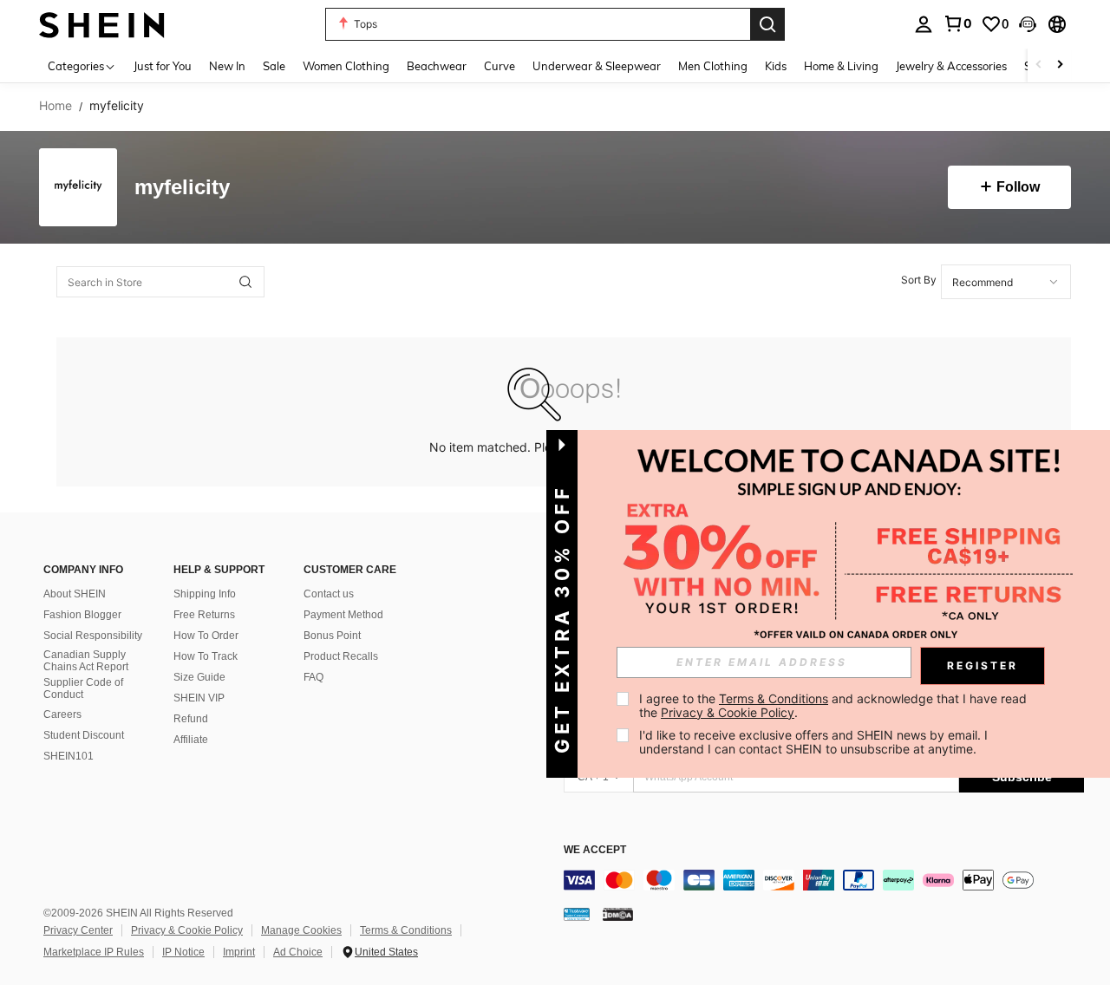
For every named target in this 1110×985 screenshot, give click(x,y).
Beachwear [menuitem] (437, 66)
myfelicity (182, 188)
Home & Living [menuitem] (841, 66)
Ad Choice (298, 952)
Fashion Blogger (82, 615)
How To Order (205, 635)
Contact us (329, 594)
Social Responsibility (92, 635)
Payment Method (343, 615)
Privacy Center (78, 930)
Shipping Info (204, 594)
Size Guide (199, 677)
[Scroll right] (1060, 65)
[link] (957, 23)
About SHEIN (74, 594)
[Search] (767, 24)
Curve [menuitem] (499, 66)
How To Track (205, 656)
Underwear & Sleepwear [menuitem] (596, 66)
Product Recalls (341, 656)
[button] (1027, 24)
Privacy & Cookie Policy (187, 930)
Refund (190, 719)
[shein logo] (102, 23)
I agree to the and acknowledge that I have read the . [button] (834, 705)
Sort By (919, 279)
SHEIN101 (68, 756)
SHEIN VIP (199, 698)
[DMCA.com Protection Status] (618, 914)
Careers (62, 714)
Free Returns (204, 615)
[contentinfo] (824, 880)
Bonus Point (332, 635)
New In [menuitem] (227, 66)
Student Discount (83, 735)
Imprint (239, 952)
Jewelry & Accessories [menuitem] (951, 66)
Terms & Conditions (406, 930)
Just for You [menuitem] (163, 66)
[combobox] (1006, 281)
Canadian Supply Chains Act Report (85, 661)
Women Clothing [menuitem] (346, 66)
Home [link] (55, 106)
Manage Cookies (301, 930)
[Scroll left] (1039, 65)
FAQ (313, 677)
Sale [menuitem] (274, 66)
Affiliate (190, 740)
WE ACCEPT (595, 850)
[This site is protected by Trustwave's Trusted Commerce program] (577, 914)
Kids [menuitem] (776, 66)
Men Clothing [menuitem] (713, 66)
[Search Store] (245, 282)
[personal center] (923, 24)
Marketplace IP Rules (93, 952)
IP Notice (183, 952)
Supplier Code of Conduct (83, 688)
